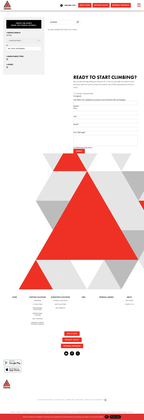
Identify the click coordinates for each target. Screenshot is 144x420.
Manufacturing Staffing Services (37, 323)
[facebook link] (73, 353)
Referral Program (120, 5)
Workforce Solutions (60, 297)
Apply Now (85, 5)
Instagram (77, 96)
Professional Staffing (37, 314)
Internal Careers (106, 297)
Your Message (79, 132)
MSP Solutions (60, 304)
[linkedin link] (67, 353)
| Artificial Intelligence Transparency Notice (115, 412)
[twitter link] (78, 353)
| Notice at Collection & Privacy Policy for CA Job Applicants (46, 412)
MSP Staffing (38, 319)
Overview (37, 300)
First (75, 108)
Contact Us (129, 304)
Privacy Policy (16, 412)
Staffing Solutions (37, 297)
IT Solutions (37, 304)
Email (76, 124)
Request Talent (101, 5)
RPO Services (60, 308)
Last (75, 116)
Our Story (129, 300)
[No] (141, 417)
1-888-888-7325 (70, 5)
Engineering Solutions (37, 308)
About (129, 297)
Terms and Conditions (75, 400)
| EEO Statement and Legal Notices (83, 412)
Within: (9, 35)
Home (14, 297)
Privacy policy (115, 417)
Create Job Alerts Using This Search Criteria (24, 24)
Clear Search (77, 22)
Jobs (83, 297)
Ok (107, 417)
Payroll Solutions (60, 300)
